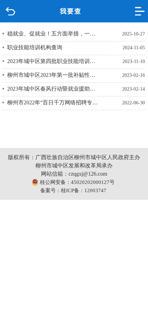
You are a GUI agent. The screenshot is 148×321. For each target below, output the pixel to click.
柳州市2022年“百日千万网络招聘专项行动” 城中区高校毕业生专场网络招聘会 (53, 102)
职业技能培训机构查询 (34, 47)
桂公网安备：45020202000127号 (77, 182)
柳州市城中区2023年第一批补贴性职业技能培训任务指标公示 (53, 75)
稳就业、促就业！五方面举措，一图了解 (53, 34)
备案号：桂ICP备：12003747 (73, 190)
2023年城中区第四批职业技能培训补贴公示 (53, 61)
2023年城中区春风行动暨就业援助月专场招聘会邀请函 (53, 89)
